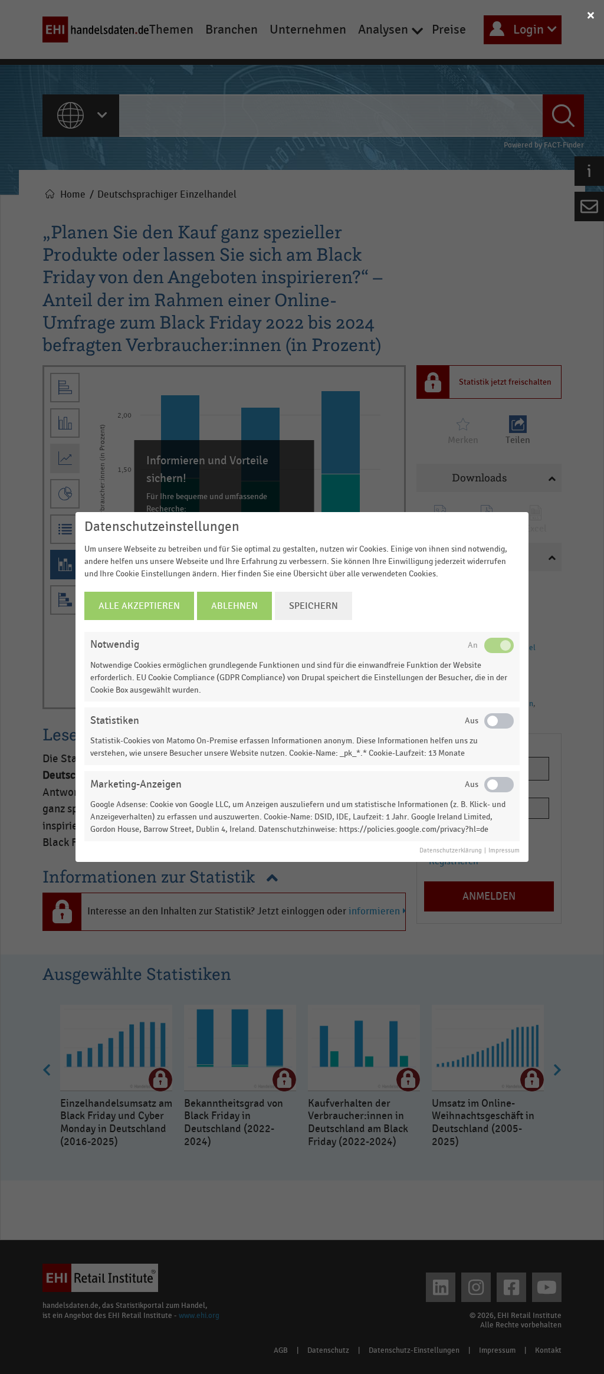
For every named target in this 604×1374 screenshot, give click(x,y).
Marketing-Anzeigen (136, 784)
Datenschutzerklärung (450, 850)
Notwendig (114, 644)
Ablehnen (234, 606)
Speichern (313, 606)
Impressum (504, 850)
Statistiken (114, 720)
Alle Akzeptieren (139, 606)
